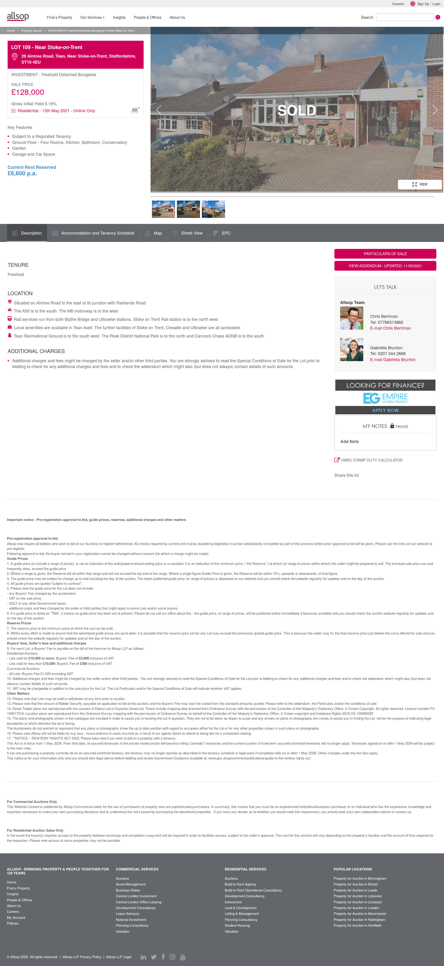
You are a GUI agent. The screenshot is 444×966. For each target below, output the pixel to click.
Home (11, 881)
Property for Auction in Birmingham (360, 878)
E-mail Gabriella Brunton (393, 359)
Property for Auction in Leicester (358, 895)
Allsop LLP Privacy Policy (82, 956)
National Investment (131, 919)
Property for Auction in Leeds (355, 890)
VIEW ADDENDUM (385, 265)
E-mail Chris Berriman (390, 328)
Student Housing (237, 925)
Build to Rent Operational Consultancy (253, 890)
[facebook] (163, 957)
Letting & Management (242, 913)
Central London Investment (136, 895)
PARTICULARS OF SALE (385, 253)
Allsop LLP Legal (118, 956)
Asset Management (130, 884)
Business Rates (128, 890)
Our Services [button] (91, 17)
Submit (437, 17)
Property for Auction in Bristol (356, 884)
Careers (398, 3)
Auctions (122, 878)
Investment (233, 901)
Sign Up (423, 3)
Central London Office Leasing (138, 901)
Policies (13, 923)
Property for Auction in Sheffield (357, 925)
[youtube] (183, 957)
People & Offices (19, 899)
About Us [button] (177, 17)
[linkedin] (143, 957)
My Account (16, 917)
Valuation (123, 931)
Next (435, 110)
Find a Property (18, 888)
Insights (13, 893)
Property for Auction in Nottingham (359, 919)
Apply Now (385, 410)
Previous (159, 110)
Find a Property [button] (59, 17)
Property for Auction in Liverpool (358, 901)
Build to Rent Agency (240, 884)
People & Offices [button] (147, 17)
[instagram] (172, 957)
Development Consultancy (136, 907)
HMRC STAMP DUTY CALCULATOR (372, 460)
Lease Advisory (127, 913)
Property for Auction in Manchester (360, 913)
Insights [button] (119, 17)
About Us (14, 905)
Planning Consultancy (132, 925)
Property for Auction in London (356, 907)
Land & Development (240, 907)
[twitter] (153, 957)
